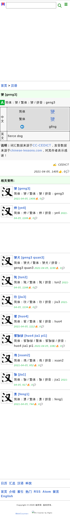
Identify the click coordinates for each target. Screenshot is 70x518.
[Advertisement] (35, 46)
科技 (29, 483)
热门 (29, 491)
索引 (20, 491)
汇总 (12, 483)
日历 (4, 483)
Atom (47, 491)
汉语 (14, 85)
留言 (56, 491)
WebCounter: (22, 514)
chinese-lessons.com (26, 150)
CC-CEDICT (42, 145)
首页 (4, 85)
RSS (37, 491)
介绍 (12, 491)
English (7, 496)
